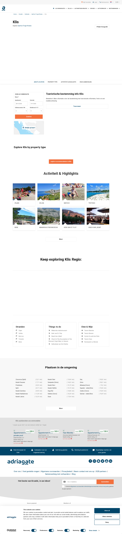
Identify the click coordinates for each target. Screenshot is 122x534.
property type (52, 82)
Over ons (17, 471)
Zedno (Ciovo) (84, 391)
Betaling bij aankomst (81, 450)
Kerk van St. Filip (56, 333)
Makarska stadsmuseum (59, 330)
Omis (81, 382)
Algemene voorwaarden (50, 471)
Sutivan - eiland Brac (86, 394)
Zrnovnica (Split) (21, 379)
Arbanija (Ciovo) (85, 385)
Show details (93, 530)
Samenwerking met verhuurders (57, 474)
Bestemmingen (114, 8)
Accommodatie (60, 8)
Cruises (93, 8)
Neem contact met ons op (84, 471)
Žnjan (20, 330)
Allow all (107, 510)
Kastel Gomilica (20, 391)
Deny (107, 522)
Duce (49, 396)
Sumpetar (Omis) (53, 382)
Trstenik (21, 339)
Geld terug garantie (61, 450)
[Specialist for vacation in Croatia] (20, 462)
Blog (73, 474)
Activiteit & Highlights (68, 82)
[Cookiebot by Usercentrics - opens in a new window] (11, 530)
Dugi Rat (50, 391)
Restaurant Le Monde (91, 342)
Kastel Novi (51, 385)
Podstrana (19, 385)
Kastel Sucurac (20, 382)
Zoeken (28, 116)
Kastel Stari (51, 379)
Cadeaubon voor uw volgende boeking (40, 451)
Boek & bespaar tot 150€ (19, 451)
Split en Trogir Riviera (24, 26)
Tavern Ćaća (88, 339)
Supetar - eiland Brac (86, 388)
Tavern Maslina (89, 330)
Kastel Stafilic (52, 388)
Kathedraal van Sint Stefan (59, 344)
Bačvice (21, 336)
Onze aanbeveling (86, 82)
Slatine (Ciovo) (52, 394)
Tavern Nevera (88, 333)
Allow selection (107, 516)
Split (17, 388)
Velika (20, 333)
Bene (20, 342)
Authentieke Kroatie (81, 8)
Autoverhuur (102, 8)
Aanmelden (105, 482)
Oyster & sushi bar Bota (91, 336)
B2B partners (101, 471)
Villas (70, 8)
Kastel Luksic (20, 396)
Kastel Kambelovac (22, 394)
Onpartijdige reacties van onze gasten (103, 451)
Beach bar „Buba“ (56, 336)
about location (39, 82)
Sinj (81, 379)
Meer (61, 239)
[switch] (51, 530)
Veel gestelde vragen (31, 471)
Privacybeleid (67, 471)
